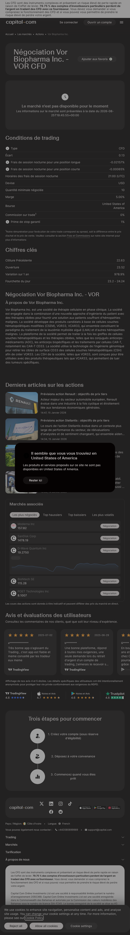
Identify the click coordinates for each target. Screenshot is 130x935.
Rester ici (35, 480)
